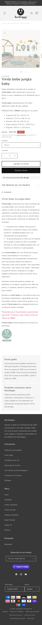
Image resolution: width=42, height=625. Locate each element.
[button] (4, 13)
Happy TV (8, 525)
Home (4, 23)
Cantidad (5, 150)
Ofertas (7, 530)
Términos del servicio (15, 615)
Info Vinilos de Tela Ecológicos (16, 470)
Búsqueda (8, 544)
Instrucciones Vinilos (12, 465)
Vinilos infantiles (13, 23)
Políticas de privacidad (12, 450)
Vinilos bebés (24, 23)
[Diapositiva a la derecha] (26, 72)
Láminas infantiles (11, 515)
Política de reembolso (16, 611)
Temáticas (8, 500)
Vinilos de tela (9, 510)
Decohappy (19, 609)
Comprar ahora (21, 170)
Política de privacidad (32, 611)
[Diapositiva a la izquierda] (16, 72)
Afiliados (7, 480)
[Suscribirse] (33, 558)
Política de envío (30, 615)
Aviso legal (8, 455)
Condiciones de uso (11, 460)
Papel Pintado (9, 520)
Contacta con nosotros (13, 475)
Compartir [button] (7, 192)
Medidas (5, 141)
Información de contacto (17, 618)
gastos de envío (21, 135)
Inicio (6, 495)
